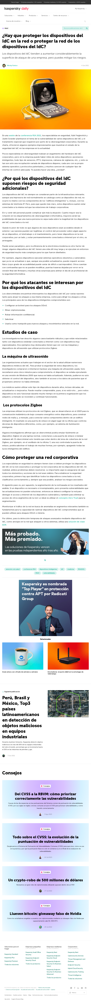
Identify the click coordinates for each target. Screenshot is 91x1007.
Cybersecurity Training (76, 972)
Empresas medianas (54, 947)
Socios (25, 995)
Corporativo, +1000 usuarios (76, 2)
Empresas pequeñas (33, 947)
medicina (70, 569)
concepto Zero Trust (68, 498)
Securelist (7, 999)
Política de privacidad (44, 987)
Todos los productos (33, 964)
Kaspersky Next (52, 952)
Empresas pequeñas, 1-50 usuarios (31, 2)
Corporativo (72, 947)
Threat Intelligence (74, 975)
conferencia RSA (30, 569)
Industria (21, 16)
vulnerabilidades (49, 573)
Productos (32, 16)
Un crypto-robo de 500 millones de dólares (45, 880)
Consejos (46, 786)
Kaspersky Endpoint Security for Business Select (54, 964)
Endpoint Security (74, 965)
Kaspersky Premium (11, 961)
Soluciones (8, 16)
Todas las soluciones (12, 964)
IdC (62, 569)
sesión (12, 135)
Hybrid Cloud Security (75, 968)
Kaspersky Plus (10, 958)
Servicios (44, 16)
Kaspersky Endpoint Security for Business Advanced (54, 972)
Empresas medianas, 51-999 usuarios (55, 2)
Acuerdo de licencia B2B (42, 989)
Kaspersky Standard (11, 954)
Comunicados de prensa (51, 995)
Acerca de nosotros (13, 21)
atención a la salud (13, 569)
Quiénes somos (17, 995)
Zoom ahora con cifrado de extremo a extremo (20, 672)
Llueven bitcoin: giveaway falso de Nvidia (45, 914)
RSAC (6, 28)
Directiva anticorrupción (13, 989)
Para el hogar (15, 2)
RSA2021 (81, 569)
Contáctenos (8, 995)
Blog (27, 21)
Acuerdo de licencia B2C (27, 989)
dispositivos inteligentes (48, 569)
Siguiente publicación (12, 691)
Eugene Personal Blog (17, 999)
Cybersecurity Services (76, 956)
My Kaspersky (80, 9)
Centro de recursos (60, 16)
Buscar (87, 28)
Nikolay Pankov (12, 65)
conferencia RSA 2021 (31, 135)
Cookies (53, 989)
